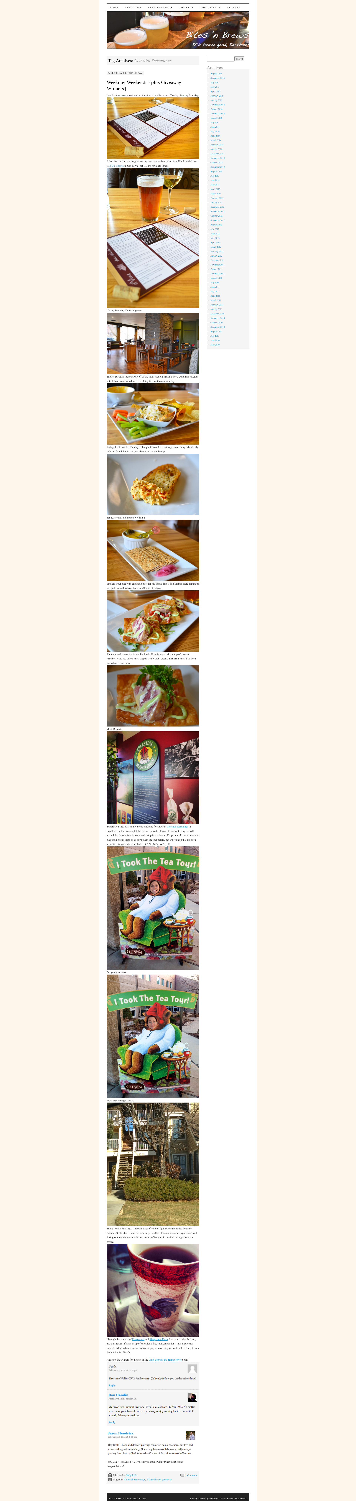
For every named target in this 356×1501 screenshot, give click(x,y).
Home (114, 7)
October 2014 (216, 108)
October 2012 (216, 215)
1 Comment (191, 1475)
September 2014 (217, 113)
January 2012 (216, 255)
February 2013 (216, 197)
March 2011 (215, 300)
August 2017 (216, 73)
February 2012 (216, 251)
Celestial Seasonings (177, 826)
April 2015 (215, 91)
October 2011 (216, 268)
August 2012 (216, 224)
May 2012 (215, 237)
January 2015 (216, 100)
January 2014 (216, 148)
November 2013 (217, 157)
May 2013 (215, 184)
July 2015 (214, 82)
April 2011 (215, 295)
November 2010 (217, 317)
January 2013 (216, 202)
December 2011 (217, 260)
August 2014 (216, 117)
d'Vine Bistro (154, 1479)
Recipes (233, 7)
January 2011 (216, 308)
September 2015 (217, 77)
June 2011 (215, 286)
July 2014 (214, 122)
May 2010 (215, 344)
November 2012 (217, 211)
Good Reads (210, 7)
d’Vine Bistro (116, 165)
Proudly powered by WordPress (204, 1498)
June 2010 (215, 340)
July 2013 (214, 175)
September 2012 (217, 220)
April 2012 (215, 242)
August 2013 (216, 171)
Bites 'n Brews (114, 1498)
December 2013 (217, 153)
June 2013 (215, 180)
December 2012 (217, 206)
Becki (114, 73)
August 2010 (216, 331)
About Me (133, 7)
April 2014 (215, 135)
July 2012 (214, 228)
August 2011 (216, 277)
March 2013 (215, 193)
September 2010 (217, 326)
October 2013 (216, 162)
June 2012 (215, 233)
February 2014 (216, 144)
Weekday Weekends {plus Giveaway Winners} (144, 85)
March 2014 (215, 140)
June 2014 (215, 126)
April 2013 (215, 188)
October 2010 (216, 322)
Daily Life (131, 1475)
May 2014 (215, 131)
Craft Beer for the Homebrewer (165, 1359)
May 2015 (215, 86)
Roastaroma (138, 1339)
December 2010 (217, 313)
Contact (186, 7)
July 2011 (214, 282)
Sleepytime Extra (159, 1339)
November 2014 (217, 104)
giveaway (167, 1479)
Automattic (242, 1498)
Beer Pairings (160, 7)
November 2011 (217, 264)
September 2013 (217, 166)
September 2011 (217, 273)
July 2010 (214, 335)
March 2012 (215, 246)
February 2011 (216, 304)
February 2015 (216, 95)
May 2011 (215, 291)
